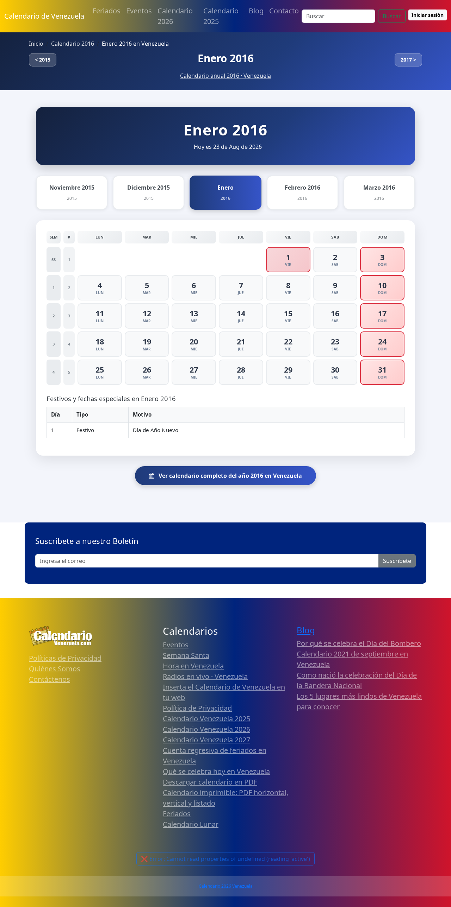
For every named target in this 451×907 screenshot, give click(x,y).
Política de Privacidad (197, 708)
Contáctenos (49, 679)
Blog (256, 10)
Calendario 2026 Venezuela (226, 886)
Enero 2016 (226, 58)
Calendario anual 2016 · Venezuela (225, 76)
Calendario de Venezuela (44, 16)
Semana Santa (186, 655)
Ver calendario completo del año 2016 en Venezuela (229, 476)
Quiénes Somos (54, 668)
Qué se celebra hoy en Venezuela (216, 771)
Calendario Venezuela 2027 (206, 739)
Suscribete (397, 561)
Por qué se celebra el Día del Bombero (359, 643)
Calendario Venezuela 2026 (206, 729)
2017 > (408, 59)
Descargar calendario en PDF (210, 782)
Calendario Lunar (190, 824)
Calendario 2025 (221, 16)
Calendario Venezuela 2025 (206, 718)
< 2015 (42, 59)
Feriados (107, 10)
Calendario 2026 (175, 16)
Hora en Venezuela (193, 666)
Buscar (392, 16)
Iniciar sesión (428, 15)
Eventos (139, 10)
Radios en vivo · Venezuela (205, 676)
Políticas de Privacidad (65, 658)
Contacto (284, 10)
